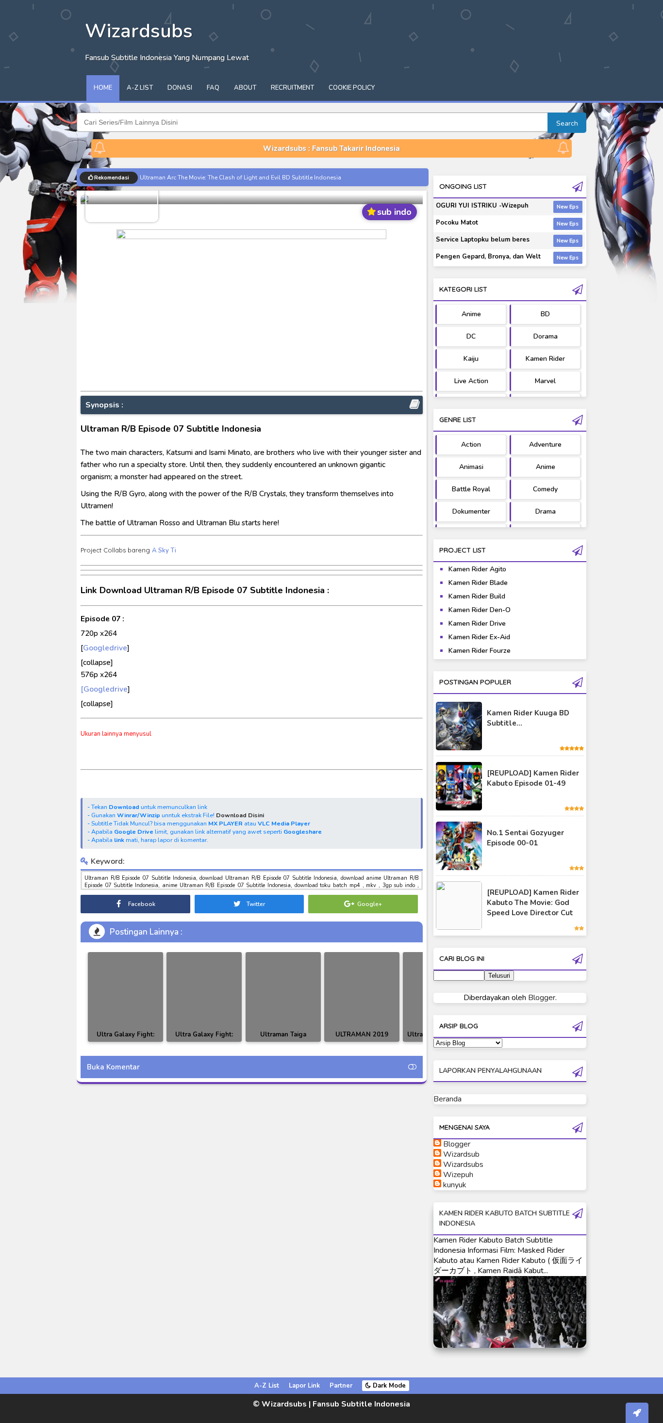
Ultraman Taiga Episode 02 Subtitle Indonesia (283, 1041)
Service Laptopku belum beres (483, 239)
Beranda (447, 1099)
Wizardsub (461, 1154)
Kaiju (471, 358)
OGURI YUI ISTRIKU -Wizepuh (482, 205)
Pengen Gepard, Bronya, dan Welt (488, 256)
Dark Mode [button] (388, 1385)
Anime (471, 314)
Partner (341, 1385)
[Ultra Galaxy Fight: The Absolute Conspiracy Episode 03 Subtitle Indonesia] (125, 997)
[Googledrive (104, 689)
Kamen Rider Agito (477, 569)
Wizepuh (458, 1174)
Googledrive (105, 648)
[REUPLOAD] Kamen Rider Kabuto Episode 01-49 (533, 778)
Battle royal (471, 489)
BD (545, 314)
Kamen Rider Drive (477, 623)
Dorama (545, 336)
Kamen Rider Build (476, 596)
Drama (545, 511)
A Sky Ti (164, 550)
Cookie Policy (352, 87)
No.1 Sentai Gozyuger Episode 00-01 (525, 838)
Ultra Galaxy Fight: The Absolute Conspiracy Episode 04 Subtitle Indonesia (204, 1041)
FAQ (213, 87)
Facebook (141, 904)
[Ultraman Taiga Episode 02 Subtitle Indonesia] (283, 997)
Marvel (545, 381)
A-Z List (140, 87)
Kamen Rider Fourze (479, 650)
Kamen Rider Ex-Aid (479, 637)
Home (103, 87)
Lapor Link (304, 1385)
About (245, 87)
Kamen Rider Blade (478, 582)
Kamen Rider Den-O (479, 609)
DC (471, 336)
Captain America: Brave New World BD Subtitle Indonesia (218, 177)
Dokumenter (471, 511)
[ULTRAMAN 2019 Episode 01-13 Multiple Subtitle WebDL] (361, 997)
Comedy (545, 489)
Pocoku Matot (457, 222)
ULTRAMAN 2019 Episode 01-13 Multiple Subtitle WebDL (361, 1041)
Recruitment (292, 87)
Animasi (471, 466)
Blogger (541, 997)
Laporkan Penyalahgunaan (490, 1070)
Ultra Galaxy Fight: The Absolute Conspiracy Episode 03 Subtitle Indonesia (125, 1041)
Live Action (471, 381)
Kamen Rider (545, 358)
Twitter (255, 904)
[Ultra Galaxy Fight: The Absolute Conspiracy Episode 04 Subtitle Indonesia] (204, 997)
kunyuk (454, 1185)
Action (471, 444)
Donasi (179, 87)
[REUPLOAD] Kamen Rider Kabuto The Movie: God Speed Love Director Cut (533, 903)
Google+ (369, 904)
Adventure (545, 444)
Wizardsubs (463, 1164)
